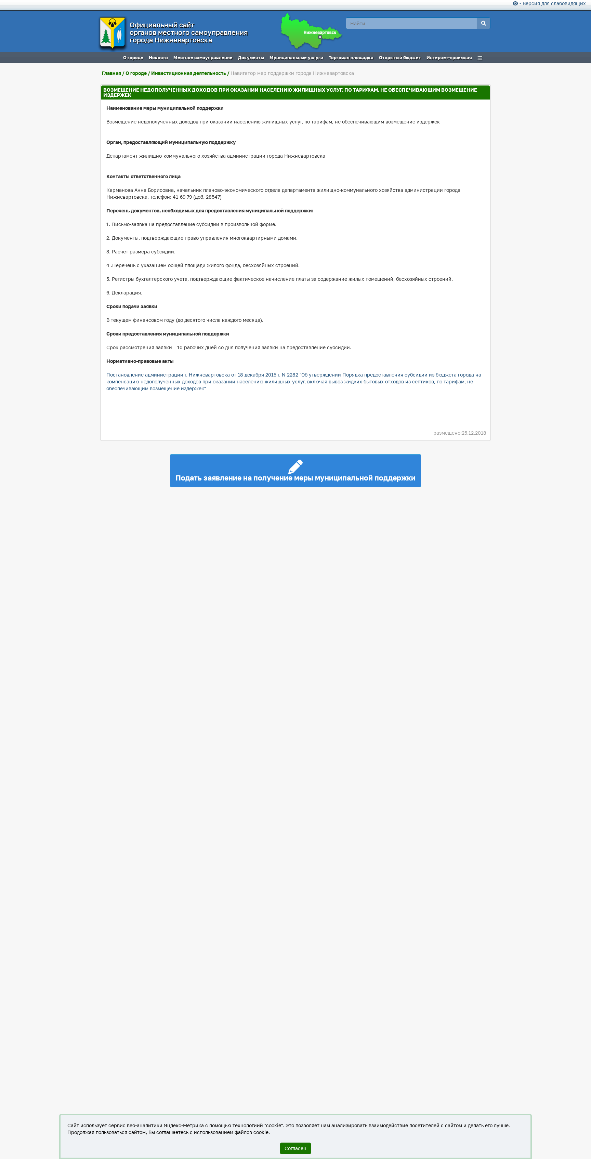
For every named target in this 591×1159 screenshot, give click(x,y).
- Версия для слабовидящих (552, 3)
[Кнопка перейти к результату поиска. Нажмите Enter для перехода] (483, 23)
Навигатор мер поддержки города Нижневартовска (292, 73)
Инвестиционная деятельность (188, 73)
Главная (111, 73)
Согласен (295, 1148)
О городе (136, 73)
